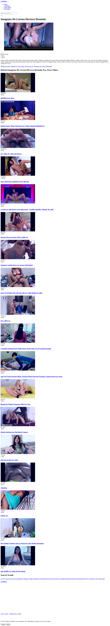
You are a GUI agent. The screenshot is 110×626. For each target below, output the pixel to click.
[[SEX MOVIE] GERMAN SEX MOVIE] (18, 175)
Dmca (19, 614)
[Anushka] (18, 481)
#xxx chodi (21, 66)
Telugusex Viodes (28, 579)
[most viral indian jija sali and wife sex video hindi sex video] (18, 286)
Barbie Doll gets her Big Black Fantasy (14, 432)
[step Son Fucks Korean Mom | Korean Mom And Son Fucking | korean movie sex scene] (18, 370)
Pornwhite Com (37, 579)
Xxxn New (8, 579)
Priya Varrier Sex (90, 579)
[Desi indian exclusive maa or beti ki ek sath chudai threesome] (18, 537)
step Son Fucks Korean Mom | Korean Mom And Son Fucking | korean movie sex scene (31, 376)
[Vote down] (3, 53)
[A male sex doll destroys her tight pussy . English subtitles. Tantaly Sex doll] (18, 203)
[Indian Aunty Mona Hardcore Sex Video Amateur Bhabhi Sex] (18, 119)
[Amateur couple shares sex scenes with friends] (18, 258)
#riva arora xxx (29, 66)
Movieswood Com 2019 (48, 579)
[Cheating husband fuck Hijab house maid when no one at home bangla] (18, 342)
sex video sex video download (11, 154)
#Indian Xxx (14, 66)
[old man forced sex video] (18, 453)
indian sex (4, 516)
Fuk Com (14, 579)
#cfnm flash (49, 66)
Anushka (4, 488)
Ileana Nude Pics (81, 579)
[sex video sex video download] (18, 147)
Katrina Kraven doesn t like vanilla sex (14, 237)
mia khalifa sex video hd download (13, 571)
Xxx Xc (3, 579)
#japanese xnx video (39, 66)
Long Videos (7, 7)
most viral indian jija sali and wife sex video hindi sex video (21, 293)
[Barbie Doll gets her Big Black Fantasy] (18, 425)
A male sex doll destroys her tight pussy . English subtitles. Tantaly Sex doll (27, 209)
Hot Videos (7, 9)
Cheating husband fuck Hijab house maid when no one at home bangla (26, 349)
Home (5, 4)
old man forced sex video (9, 460)
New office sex (5, 321)
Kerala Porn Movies (70, 579)
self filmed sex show (7, 98)
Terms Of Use (13, 614)
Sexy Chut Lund (100, 579)
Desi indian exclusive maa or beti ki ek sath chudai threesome (22, 543)
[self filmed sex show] (18, 91)
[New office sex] (18, 314)
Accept (3, 624)
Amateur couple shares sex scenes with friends (17, 265)
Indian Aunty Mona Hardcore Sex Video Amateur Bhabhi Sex (23, 126)
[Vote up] (1, 53)
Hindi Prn (20, 579)
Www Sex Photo (60, 579)
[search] (1, 15)
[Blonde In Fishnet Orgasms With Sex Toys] (18, 398)
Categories (7, 6)
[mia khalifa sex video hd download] (18, 565)
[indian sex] (18, 509)
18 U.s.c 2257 (4, 614)
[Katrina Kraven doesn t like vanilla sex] (18, 231)
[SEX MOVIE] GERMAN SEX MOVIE (15, 182)
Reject (8, 624)
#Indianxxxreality (5, 66)
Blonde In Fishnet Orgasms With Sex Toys (16, 404)
